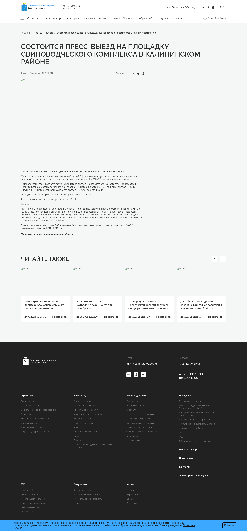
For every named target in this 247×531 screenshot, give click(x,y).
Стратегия (26, 414)
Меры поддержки (29, 494)
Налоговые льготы (135, 405)
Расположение (28, 401)
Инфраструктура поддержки (140, 414)
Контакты (177, 18)
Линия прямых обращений (137, 18)
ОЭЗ (181, 437)
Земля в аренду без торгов (139, 427)
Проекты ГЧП (27, 490)
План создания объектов (85, 431)
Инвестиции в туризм (84, 419)
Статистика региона (31, 405)
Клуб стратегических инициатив (89, 414)
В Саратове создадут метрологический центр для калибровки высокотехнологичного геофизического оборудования (96, 305)
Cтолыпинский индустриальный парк (197, 424)
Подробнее (59, 316)
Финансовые (132, 436)
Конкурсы (131, 499)
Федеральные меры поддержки (141, 431)
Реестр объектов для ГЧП (33, 499)
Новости (130, 490)
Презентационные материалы (88, 499)
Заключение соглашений (33, 503)
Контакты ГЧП (27, 512)
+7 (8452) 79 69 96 (71, 6)
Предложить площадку (190, 401)
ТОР (181, 432)
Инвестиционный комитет (86, 410)
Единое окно (132, 401)
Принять (229, 525)
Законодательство (30, 507)
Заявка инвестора (82, 401)
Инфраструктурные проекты (35, 431)
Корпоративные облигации (87, 494)
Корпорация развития (84, 405)
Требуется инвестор (84, 423)
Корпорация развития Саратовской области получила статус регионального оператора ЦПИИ (149, 305)
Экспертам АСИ (181, 7)
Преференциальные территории (194, 419)
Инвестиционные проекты (33, 427)
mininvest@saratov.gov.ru (141, 363)
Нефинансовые (133, 440)
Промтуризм (162, 18)
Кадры (77, 427)
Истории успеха (29, 423)
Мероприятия (132, 494)
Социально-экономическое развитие (38, 410)
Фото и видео (132, 503)
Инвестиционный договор (138, 419)
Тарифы (77, 503)
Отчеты (77, 440)
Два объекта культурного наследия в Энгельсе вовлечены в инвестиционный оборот (201, 305)
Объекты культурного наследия (194, 441)
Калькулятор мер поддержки (140, 423)
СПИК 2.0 (131, 410)
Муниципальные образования (35, 419)
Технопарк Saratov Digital (191, 428)
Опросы (77, 436)
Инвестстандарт (53, 18)
